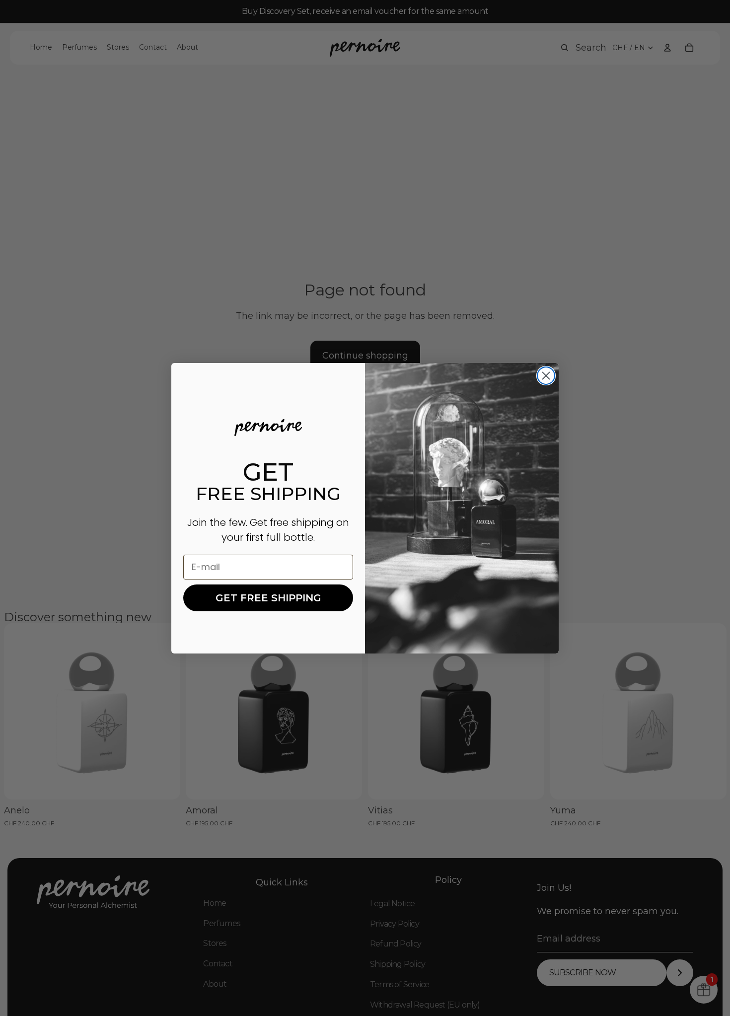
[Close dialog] (546, 375)
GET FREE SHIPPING (268, 598)
